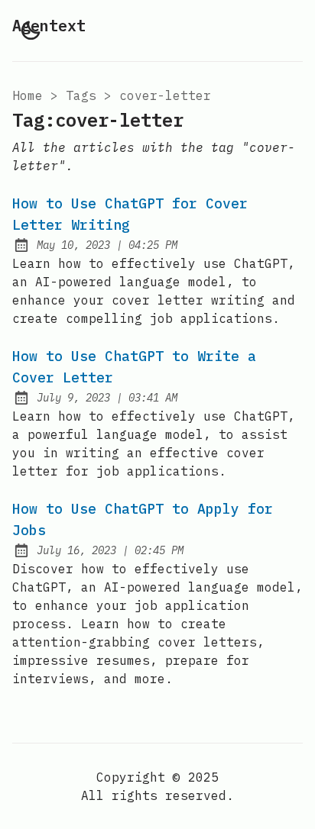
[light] (30, 30)
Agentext (49, 25)
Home (27, 95)
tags (81, 95)
